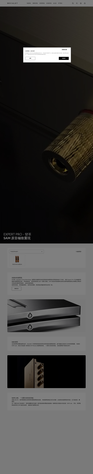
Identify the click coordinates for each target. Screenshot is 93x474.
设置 (30, 58)
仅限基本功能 (64, 49)
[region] (47, 54)
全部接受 (63, 58)
